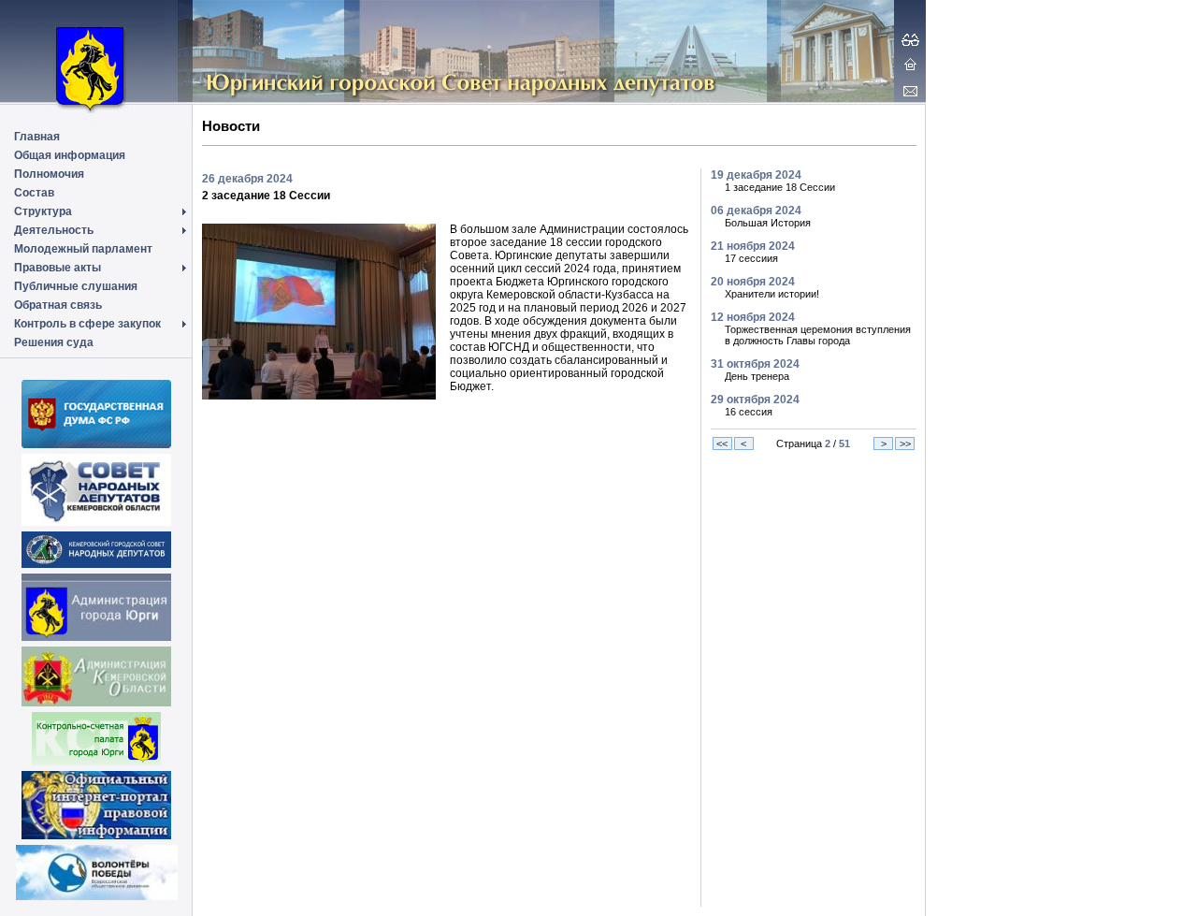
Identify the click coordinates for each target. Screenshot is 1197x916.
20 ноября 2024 (753, 281)
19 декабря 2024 (756, 175)
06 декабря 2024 (756, 210)
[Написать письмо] (910, 90)
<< (722, 443)
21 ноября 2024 (753, 246)
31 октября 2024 (755, 364)
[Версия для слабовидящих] (910, 39)
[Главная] (910, 63)
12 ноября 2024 (753, 317)
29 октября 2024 (755, 399)
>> (905, 443)
